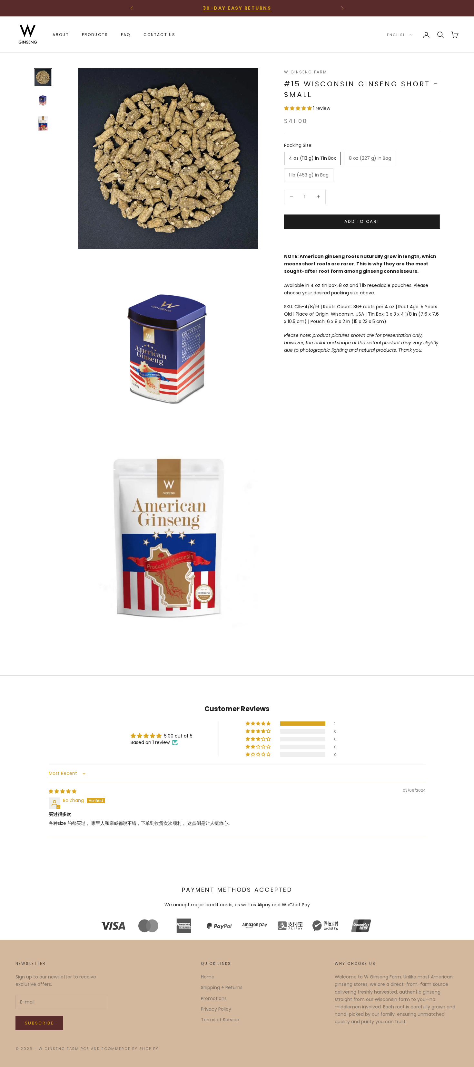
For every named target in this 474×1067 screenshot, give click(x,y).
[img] (62, 791)
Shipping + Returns (221, 987)
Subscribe (39, 1023)
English (396, 34)
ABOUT (61, 34)
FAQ (125, 34)
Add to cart (362, 221)
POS (85, 1048)
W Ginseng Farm (305, 72)
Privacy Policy (216, 1009)
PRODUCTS (95, 34)
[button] (298, 108)
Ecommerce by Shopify (130, 1048)
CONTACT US (159, 34)
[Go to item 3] (43, 124)
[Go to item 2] (43, 100)
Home (207, 977)
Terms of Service (220, 1019)
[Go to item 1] (43, 77)
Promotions (214, 998)
